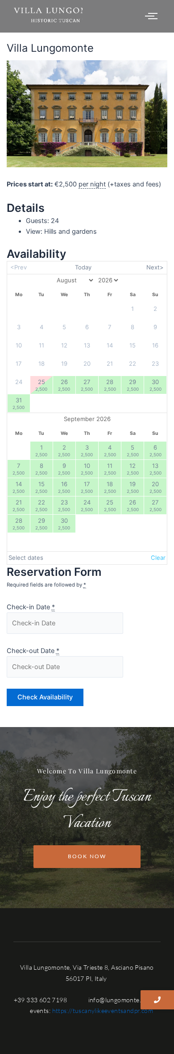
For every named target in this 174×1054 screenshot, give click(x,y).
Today (83, 267)
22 (41, 505)
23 (64, 505)
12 (133, 468)
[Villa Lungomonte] (87, 114)
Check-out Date (33, 651)
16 (64, 486)
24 (87, 505)
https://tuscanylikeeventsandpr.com (102, 1010)
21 (18, 505)
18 (110, 486)
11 (110, 468)
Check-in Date (31, 607)
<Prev (18, 267)
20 (155, 486)
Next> (155, 267)
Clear (158, 557)
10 (87, 468)
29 (133, 384)
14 (18, 486)
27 (87, 384)
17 (87, 486)
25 (41, 384)
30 (155, 384)
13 (155, 468)
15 (41, 486)
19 (133, 486)
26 (64, 384)
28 (110, 384)
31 (18, 403)
